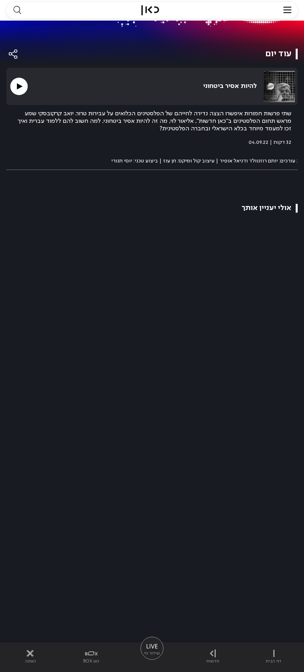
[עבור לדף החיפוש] (17, 10)
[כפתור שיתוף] (13, 54)
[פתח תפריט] (287, 10)
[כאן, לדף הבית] (150, 10)
